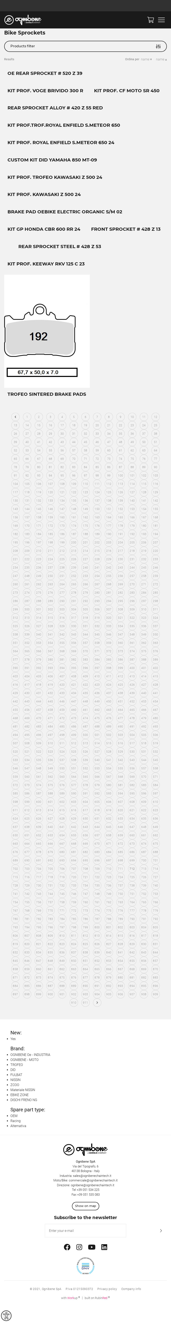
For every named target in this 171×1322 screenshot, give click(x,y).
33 (97, 433)
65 (15, 458)
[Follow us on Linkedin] (104, 1247)
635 (143, 818)
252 (73, 576)
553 (97, 768)
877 (85, 977)
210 (38, 550)
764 (132, 902)
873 (38, 977)
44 (74, 442)
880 (120, 977)
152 (120, 509)
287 (27, 601)
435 (85, 693)
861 (50, 969)
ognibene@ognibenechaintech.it (92, 1185)
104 (15, 484)
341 (50, 634)
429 (15, 693)
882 (143, 977)
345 (97, 634)
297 (143, 601)
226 (73, 559)
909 (155, 994)
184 (38, 534)
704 (38, 868)
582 (132, 785)
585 (15, 793)
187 (73, 534)
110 (85, 484)
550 (62, 768)
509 (38, 743)
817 (143, 935)
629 (73, 818)
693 (62, 860)
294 (108, 601)
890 (85, 986)
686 (132, 852)
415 (155, 676)
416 (15, 684)
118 (27, 492)
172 (50, 525)
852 (97, 960)
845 (15, 960)
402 (155, 668)
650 (15, 835)
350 (155, 634)
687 (143, 852)
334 (120, 626)
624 (15, 818)
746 (73, 893)
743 (38, 893)
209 (27, 550)
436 (97, 693)
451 (120, 701)
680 (62, 852)
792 (155, 919)
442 (15, 701)
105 (27, 484)
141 (143, 500)
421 (73, 684)
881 (132, 977)
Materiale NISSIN (22, 1090)
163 (97, 517)
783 (50, 919)
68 (50, 458)
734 (85, 885)
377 (15, 659)
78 (15, 467)
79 (27, 467)
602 (62, 801)
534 (27, 760)
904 (97, 994)
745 (62, 893)
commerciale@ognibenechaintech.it (93, 1180)
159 (50, 517)
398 (108, 668)
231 (132, 559)
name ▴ (161, 59)
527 (97, 751)
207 (155, 542)
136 (85, 500)
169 (15, 525)
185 (50, 534)
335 (132, 626)
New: (16, 1033)
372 (108, 651)
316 (62, 617)
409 (85, 676)
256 (120, 576)
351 (15, 642)
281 (108, 592)
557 (143, 768)
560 (27, 776)
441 (155, 693)
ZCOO (14, 1085)
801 (108, 927)
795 (38, 927)
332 (97, 626)
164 (108, 517)
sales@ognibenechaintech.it (92, 1176)
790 (132, 919)
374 (132, 651)
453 (143, 701)
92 (27, 475)
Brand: (17, 1049)
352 (27, 642)
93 (39, 475)
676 (15, 852)
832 (15, 952)
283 (132, 592)
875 (62, 977)
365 (27, 651)
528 (108, 751)
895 (143, 986)
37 (144, 433)
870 (155, 969)
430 (27, 693)
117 (15, 492)
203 (108, 542)
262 (38, 584)
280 (97, 592)
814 (108, 935)
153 (132, 509)
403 (15, 676)
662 (155, 835)
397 (97, 668)
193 (143, 534)
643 (85, 827)
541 (108, 760)
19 (85, 425)
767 (15, 910)
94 (50, 475)
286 (15, 601)
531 (143, 751)
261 (27, 584)
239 (73, 567)
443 (27, 701)
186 (62, 534)
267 (97, 584)
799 (85, 927)
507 (15, 743)
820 (27, 944)
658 (108, 835)
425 (120, 684)
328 (50, 626)
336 (143, 626)
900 (50, 994)
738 (132, 885)
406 (50, 676)
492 (143, 726)
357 (85, 642)
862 (62, 969)
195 (15, 542)
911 (85, 1002)
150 (97, 509)
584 (155, 785)
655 (73, 835)
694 (73, 860)
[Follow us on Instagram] (79, 1247)
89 (144, 467)
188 (85, 534)
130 (15, 500)
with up (70, 1298)
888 (62, 986)
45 (85, 442)
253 (85, 576)
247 (15, 576)
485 (62, 726)
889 (73, 986)
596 (143, 793)
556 (132, 768)
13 (15, 425)
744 (50, 893)
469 (27, 718)
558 (155, 768)
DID (12, 1070)
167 (143, 517)
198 (50, 542)
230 (120, 559)
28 (39, 433)
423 (97, 684)
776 (120, 910)
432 (50, 693)
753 (155, 893)
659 (120, 835)
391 (27, 668)
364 (15, 651)
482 (27, 726)
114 (132, 484)
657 (97, 835)
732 (62, 885)
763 (120, 902)
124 (97, 492)
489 (108, 726)
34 (109, 433)
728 (15, 885)
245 (143, 567)
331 (85, 626)
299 (15, 609)
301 (38, 609)
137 (97, 500)
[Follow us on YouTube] (92, 1247)
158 (38, 517)
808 (38, 935)
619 (108, 810)
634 (132, 818)
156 (15, 517)
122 (73, 492)
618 (97, 810)
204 (120, 542)
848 (50, 960)
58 (85, 450)
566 (97, 776)
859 (27, 969)
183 (27, 534)
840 (108, 952)
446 (62, 701)
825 (85, 944)
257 (132, 576)
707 (73, 868)
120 (50, 492)
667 (62, 843)
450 (108, 701)
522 (38, 751)
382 (73, 659)
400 (132, 668)
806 (15, 935)
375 (143, 651)
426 (132, 684)
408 (73, 676)
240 (85, 567)
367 (50, 651)
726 (143, 877)
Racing (15, 1121)
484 (50, 726)
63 (144, 450)
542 (120, 760)
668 (73, 843)
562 (50, 776)
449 (97, 701)
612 (27, 810)
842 (132, 952)
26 (15, 433)
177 (108, 525)
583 (143, 785)
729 (27, 885)
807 (27, 935)
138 (108, 500)
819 (15, 944)
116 (155, 484)
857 (155, 960)
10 (132, 417)
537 (62, 760)
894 (132, 986)
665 (38, 843)
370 (85, 651)
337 (155, 626)
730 (38, 885)
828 (120, 944)
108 (62, 484)
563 (62, 776)
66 (27, 458)
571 (155, 776)
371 (97, 651)
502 (108, 735)
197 (38, 542)
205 (132, 542)
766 (155, 902)
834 (38, 952)
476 (108, 718)
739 (143, 885)
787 (97, 919)
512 (73, 743)
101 (132, 475)
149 (85, 509)
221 (15, 559)
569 (132, 776)
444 (38, 701)
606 (108, 801)
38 (155, 433)
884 (15, 986)
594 (120, 793)
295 (120, 601)
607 (120, 801)
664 (27, 843)
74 (120, 458)
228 (97, 559)
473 (73, 718)
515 (108, 743)
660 (132, 835)
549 (50, 768)
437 (108, 693)
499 (73, 735)
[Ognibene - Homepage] (23, 19)
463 (108, 709)
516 (120, 743)
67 (39, 458)
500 (85, 735)
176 (97, 525)
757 (50, 902)
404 (27, 676)
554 (108, 768)
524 (62, 751)
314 (38, 617)
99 (109, 475)
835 (50, 952)
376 (155, 651)
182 (15, 534)
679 (50, 852)
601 (50, 801)
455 (15, 709)
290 (62, 601)
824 (73, 944)
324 (155, 617)
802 (120, 927)
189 (97, 534)
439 (132, 693)
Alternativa (18, 1126)
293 (97, 601)
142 (155, 500)
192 (132, 534)
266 (85, 584)
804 (143, 927)
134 (62, 500)
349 (143, 634)
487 (85, 726)
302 (50, 609)
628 (62, 818)
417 (27, 684)
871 (15, 977)
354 (50, 642)
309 (132, 609)
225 (62, 559)
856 (143, 960)
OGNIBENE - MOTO (24, 1060)
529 (120, 751)
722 (97, 877)
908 (143, 994)
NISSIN (15, 1080)
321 (120, 617)
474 (85, 718)
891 (97, 986)
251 (62, 576)
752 (143, 893)
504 (132, 735)
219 (143, 550)
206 (143, 542)
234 (15, 567)
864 (85, 969)
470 (38, 718)
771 (62, 910)
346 (108, 634)
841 (120, 952)
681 (73, 852)
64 (155, 450)
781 (27, 919)
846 (27, 960)
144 (27, 509)
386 (120, 659)
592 (97, 793)
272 (155, 584)
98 (97, 475)
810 (62, 935)
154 (143, 509)
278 (73, 592)
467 (155, 709)
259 (155, 576)
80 (39, 467)
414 (143, 676)
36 (132, 433)
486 (73, 726)
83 (74, 467)
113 (120, 484)
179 (132, 525)
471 (50, 718)
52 (15, 450)
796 (50, 927)
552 (85, 768)
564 (73, 776)
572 (15, 785)
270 (132, 584)
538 (73, 760)
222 (27, 559)
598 (15, 801)
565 (85, 776)
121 (62, 492)
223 (38, 559)
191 (120, 534)
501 (97, 735)
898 (27, 994)
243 (120, 567)
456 (27, 709)
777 (132, 910)
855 (132, 960)
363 (155, 642)
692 (50, 860)
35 (120, 433)
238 (62, 567)
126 (120, 492)
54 (39, 450)
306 (97, 609)
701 (155, 860)
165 (120, 517)
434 (73, 693)
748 (97, 893)
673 (132, 843)
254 (97, 576)
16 (50, 425)
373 (120, 651)
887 (50, 986)
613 (38, 810)
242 (108, 567)
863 (73, 969)
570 (143, 776)
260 (15, 584)
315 (50, 617)
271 (143, 584)
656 (85, 835)
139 (120, 500)
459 (62, 709)
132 (38, 500)
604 (85, 801)
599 (27, 801)
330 (73, 626)
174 (73, 525)
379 (38, 659)
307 (108, 609)
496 (38, 735)
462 (97, 709)
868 (132, 969)
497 (50, 735)
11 (144, 417)
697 (108, 860)
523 (50, 751)
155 (155, 509)
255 (108, 576)
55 (50, 450)
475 (97, 718)
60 (109, 450)
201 (85, 542)
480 (155, 718)
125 (108, 492)
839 (97, 952)
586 (27, 793)
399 (120, 668)
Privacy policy (107, 1289)
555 (120, 768)
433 (62, 693)
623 (155, 810)
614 (50, 810)
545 (155, 760)
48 (120, 442)
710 (108, 868)
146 (50, 509)
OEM (14, 1116)
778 (143, 910)
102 (143, 475)
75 (132, 458)
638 (27, 827)
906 (120, 994)
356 (73, 642)
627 (50, 818)
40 (27, 442)
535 (38, 760)
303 (62, 609)
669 (85, 843)
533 (15, 760)
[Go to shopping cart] (150, 19)
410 (97, 676)
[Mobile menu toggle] (161, 19)
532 (155, 751)
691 (38, 860)
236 (38, 567)
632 (108, 818)
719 (62, 877)
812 (85, 935)
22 (120, 425)
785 (73, 919)
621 (132, 810)
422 (85, 684)
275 (38, 592)
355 (62, 642)
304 (73, 609)
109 (73, 484)
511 (62, 743)
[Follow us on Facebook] (67, 1247)
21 (109, 425)
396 (85, 668)
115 (143, 484)
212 (62, 550)
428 (155, 684)
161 (73, 517)
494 (15, 735)
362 (143, 642)
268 (108, 584)
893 (120, 986)
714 (155, 868)
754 (15, 902)
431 (38, 693)
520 (15, 751)
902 (73, 994)
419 (50, 684)
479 (143, 718)
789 (120, 919)
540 (97, 760)
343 (73, 634)
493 (155, 726)
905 (108, 994)
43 (62, 442)
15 (39, 425)
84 (85, 467)
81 (50, 467)
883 (155, 977)
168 (155, 517)
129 (155, 492)
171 (38, 525)
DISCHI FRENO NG (23, 1100)
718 (50, 877)
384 (97, 659)
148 (73, 509)
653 (50, 835)
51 (155, 442)
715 (15, 877)
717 (38, 877)
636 (155, 818)
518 (143, 743)
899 (38, 994)
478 (132, 718)
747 (85, 893)
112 (108, 484)
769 (38, 910)
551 (73, 768)
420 (62, 684)
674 (143, 843)
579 (97, 785)
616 (73, 810)
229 (108, 559)
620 (120, 810)
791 (143, 919)
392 (38, 668)
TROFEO (16, 1065)
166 (132, 517)
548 (38, 768)
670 (97, 843)
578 (85, 785)
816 (132, 935)
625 (27, 818)
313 (27, 617)
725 (132, 877)
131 (27, 500)
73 (109, 458)
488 (97, 726)
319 (97, 617)
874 (50, 977)
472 (62, 718)
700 (143, 860)
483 (38, 726)
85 (97, 467)
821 (38, 944)
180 (143, 525)
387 (132, 659)
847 (38, 960)
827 (108, 944)
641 (62, 827)
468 (15, 718)
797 (62, 927)
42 (50, 442)
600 (38, 801)
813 (97, 935)
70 (74, 458)
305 (85, 609)
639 (38, 827)
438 (120, 693)
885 (27, 986)
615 (62, 810)
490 (120, 726)
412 (120, 676)
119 (38, 492)
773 (85, 910)
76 (144, 458)
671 (108, 843)
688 (155, 852)
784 (62, 919)
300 (27, 609)
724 (120, 877)
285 (155, 592)
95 (62, 475)
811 (73, 935)
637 (15, 827)
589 (62, 793)
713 (143, 868)
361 (132, 642)
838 (85, 952)
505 (143, 735)
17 (62, 425)
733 (73, 885)
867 (120, 969)
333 (108, 626)
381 (62, 659)
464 (120, 709)
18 (74, 425)
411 (108, 676)
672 (120, 843)
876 (73, 977)
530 (132, 751)
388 (143, 659)
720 (73, 877)
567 (108, 776)
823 (62, 944)
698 (120, 860)
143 (15, 509)
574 (38, 785)
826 (97, 944)
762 (108, 902)
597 (155, 793)
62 (132, 450)
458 (50, 709)
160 (62, 517)
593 (108, 793)
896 (155, 986)
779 (155, 910)
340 (38, 634)
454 (155, 701)
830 (143, 944)
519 (155, 743)
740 (155, 885)
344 (85, 634)
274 (27, 592)
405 (38, 676)
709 (97, 868)
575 (50, 785)
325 (15, 626)
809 (50, 935)
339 (27, 634)
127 (132, 492)
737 (120, 885)
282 (120, 592)
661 (143, 835)
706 (62, 868)
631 (97, 818)
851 (85, 960)
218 (132, 550)
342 (62, 634)
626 (38, 818)
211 (50, 550)
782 (38, 919)
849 (62, 960)
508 (27, 743)
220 (155, 550)
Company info (131, 1289)
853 (108, 960)
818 (155, 935)
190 (108, 534)
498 (62, 735)
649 (155, 827)
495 (27, 735)
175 (85, 525)
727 (155, 877)
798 (73, 927)
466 (143, 709)
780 (15, 919)
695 (85, 860)
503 (120, 735)
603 (73, 801)
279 (85, 592)
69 (62, 458)
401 (143, 668)
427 (143, 684)
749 (108, 893)
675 (155, 843)
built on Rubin (97, 1298)
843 (143, 952)
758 (62, 902)
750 (120, 893)
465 (132, 709)
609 (143, 801)
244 (132, 567)
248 (27, 576)
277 (62, 592)
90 (155, 467)
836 (62, 952)
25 (155, 425)
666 (50, 843)
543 (132, 760)
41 (39, 442)
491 (132, 726)
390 (15, 668)
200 (73, 542)
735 (97, 885)
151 (108, 509)
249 (38, 576)
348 (132, 634)
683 (97, 852)
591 (85, 793)
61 (120, 450)
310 (143, 609)
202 (97, 542)
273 (15, 592)
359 (108, 642)
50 (144, 442)
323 (143, 617)
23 (132, 425)
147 (62, 509)
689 (15, 860)
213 (73, 550)
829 (132, 944)
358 (97, 642)
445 (50, 701)
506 (155, 735)
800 (97, 927)
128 (143, 492)
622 (143, 810)
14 (27, 425)
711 (120, 868)
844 (155, 952)
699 (132, 860)
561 (38, 776)
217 (120, 550)
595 (132, 793)
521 (27, 751)
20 (97, 425)
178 (120, 525)
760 (85, 902)
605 (97, 801)
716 (27, 877)
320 (108, 617)
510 (50, 743)
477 (120, 718)
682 (85, 852)
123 (85, 492)
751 (132, 893)
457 (38, 709)
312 (15, 617)
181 (155, 525)
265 (73, 584)
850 (73, 960)
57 (74, 450)
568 (120, 776)
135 (73, 500)
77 (155, 458)
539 (85, 760)
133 (50, 500)
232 (143, 559)
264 (62, 584)
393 (50, 668)
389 (155, 659)
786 (85, 919)
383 (85, 659)
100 (120, 475)
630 (85, 818)
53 (27, 450)
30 (62, 433)
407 (62, 676)
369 (73, 651)
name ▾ (146, 59)
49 (132, 442)
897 (15, 994)
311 (155, 609)
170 (27, 525)
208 (15, 550)
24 (144, 425)
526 (85, 751)
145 (38, 509)
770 (50, 910)
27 (27, 433)
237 (50, 567)
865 (97, 969)
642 (73, 827)
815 (120, 935)
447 (73, 701)
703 (27, 868)
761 (97, 902)
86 (109, 467)
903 (85, 994)
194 (155, 534)
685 (120, 852)
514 (97, 743)
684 (108, 852)
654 (62, 835)
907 (132, 994)
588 (50, 793)
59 (97, 450)
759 (73, 902)
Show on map (85, 1206)
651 (27, 835)
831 (155, 944)
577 (73, 785)
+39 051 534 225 (88, 1190)
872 (27, 977)
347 (120, 634)
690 (27, 860)
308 (120, 609)
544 (143, 760)
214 (85, 550)
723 (108, 877)
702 (15, 868)
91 (15, 475)
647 (132, 827)
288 (38, 601)
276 (50, 592)
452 (132, 701)
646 (120, 827)
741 (15, 893)
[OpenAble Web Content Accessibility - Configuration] (6, 1315)
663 (15, 843)
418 (38, 684)
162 (85, 517)
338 (15, 634)
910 (73, 1002)
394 (62, 668)
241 (97, 567)
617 (85, 810)
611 (15, 810)
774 (97, 910)
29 (50, 433)
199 (62, 542)
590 (73, 793)
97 (85, 475)
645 (108, 827)
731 (50, 885)
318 (85, 617)
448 (85, 701)
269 (120, 584)
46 (97, 442)
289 (50, 601)
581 (120, 785)
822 (50, 944)
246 (155, 567)
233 (155, 559)
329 (62, 626)
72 (97, 458)
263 (50, 584)
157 (27, 517)
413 (132, 676)
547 (27, 768)
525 (73, 751)
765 (143, 902)
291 (73, 601)
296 (132, 601)
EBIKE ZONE (19, 1095)
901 (62, 994)
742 (27, 893)
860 (38, 969)
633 (120, 818)
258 (143, 576)
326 (27, 626)
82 (62, 467)
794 (27, 927)
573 (27, 785)
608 (132, 801)
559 (15, 776)
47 (109, 442)
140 (132, 500)
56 (62, 450)
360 (120, 642)
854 (120, 960)
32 (85, 433)
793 (15, 927)
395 (73, 668)
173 (62, 525)
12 (155, 417)
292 (85, 601)
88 (132, 467)
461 (85, 709)
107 (50, 484)
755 (27, 902)
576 (62, 785)
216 (108, 550)
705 (50, 868)
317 (73, 617)
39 (15, 442)
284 (143, 592)
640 (50, 827)
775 (108, 910)
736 (108, 885)
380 (50, 659)
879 (108, 977)
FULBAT (16, 1075)
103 (155, 475)
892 (108, 986)
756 (38, 902)
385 (108, 659)
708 (85, 868)
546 (15, 768)
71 (85, 458)
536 (50, 760)
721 (85, 877)
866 (108, 969)
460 (73, 709)
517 (132, 743)
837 (73, 952)
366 (38, 651)
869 (143, 969)
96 (74, 475)
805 (155, 927)
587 (38, 793)
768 (27, 910)
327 (38, 626)
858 (15, 969)
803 (132, 927)
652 (38, 835)
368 (62, 651)
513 (85, 743)
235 (27, 567)
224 (50, 559)
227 (85, 559)
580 (108, 785)
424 (108, 684)
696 (97, 860)
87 (120, 467)
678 (38, 852)
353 (38, 642)
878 (97, 977)
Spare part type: (27, 1110)
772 (73, 910)
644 (97, 827)
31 (74, 433)
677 (27, 852)
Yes (13, 1039)
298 (155, 601)
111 (97, 484)
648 (143, 827)
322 (132, 617)
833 (27, 952)
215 (97, 550)
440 (143, 693)
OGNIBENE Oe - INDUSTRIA (30, 1055)
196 (27, 542)
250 (50, 576)
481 (15, 726)
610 (155, 801)
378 (27, 659)
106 (38, 484)
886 (38, 986)
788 (108, 919)
